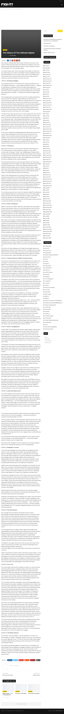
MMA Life (47, 298)
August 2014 (47, 87)
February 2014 (48, 98)
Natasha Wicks (36, 675)
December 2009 (48, 205)
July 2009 (47, 216)
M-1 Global (47, 289)
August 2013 (47, 111)
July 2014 (47, 89)
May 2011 (47, 168)
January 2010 (48, 203)
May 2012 (47, 144)
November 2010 (48, 181)
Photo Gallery (48, 309)
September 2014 (48, 85)
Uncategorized (48, 322)
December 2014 (48, 78)
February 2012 (48, 150)
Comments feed (48, 340)
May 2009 (47, 220)
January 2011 (48, 176)
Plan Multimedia (59, 710)
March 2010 (47, 198)
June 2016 (47, 70)
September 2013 (48, 109)
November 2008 (48, 231)
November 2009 (48, 207)
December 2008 (48, 229)
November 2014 (48, 81)
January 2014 (48, 100)
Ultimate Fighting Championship (51, 320)
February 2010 (48, 200)
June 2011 (47, 166)
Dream (46, 259)
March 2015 (47, 76)
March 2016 (47, 72)
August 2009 (47, 214)
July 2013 (47, 113)
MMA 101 (47, 296)
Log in (46, 337)
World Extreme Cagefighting (51, 326)
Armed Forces (48, 250)
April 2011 (47, 170)
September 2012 (48, 135)
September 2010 (48, 185)
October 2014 (48, 83)
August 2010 (47, 187)
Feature (4, 691)
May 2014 (47, 94)
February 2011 (48, 174)
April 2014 (47, 96)
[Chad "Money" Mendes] (34, 688)
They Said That (48, 318)
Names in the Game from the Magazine (53, 300)
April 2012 (47, 146)
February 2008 (48, 238)
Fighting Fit (47, 276)
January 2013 (48, 126)
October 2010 (48, 183)
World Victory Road (49, 329)
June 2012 (47, 142)
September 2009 (48, 211)
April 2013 (47, 120)
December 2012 (48, 129)
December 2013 (48, 102)
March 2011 (47, 172)
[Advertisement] (32, 19)
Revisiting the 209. (47, 43)
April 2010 (47, 196)
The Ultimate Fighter (49, 315)
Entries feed (47, 338)
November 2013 (48, 105)
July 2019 (47, 65)
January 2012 (48, 153)
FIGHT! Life (47, 270)
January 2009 (48, 227)
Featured (47, 263)
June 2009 (47, 218)
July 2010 (47, 190)
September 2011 (48, 161)
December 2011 (48, 155)
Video (46, 324)
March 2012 (47, 148)
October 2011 (48, 159)
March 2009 (47, 224)
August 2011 (47, 163)
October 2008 (48, 233)
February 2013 (48, 124)
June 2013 (47, 115)
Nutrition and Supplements (50, 305)
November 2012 (48, 131)
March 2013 (47, 122)
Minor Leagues (48, 294)
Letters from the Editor (50, 287)
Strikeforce (47, 313)
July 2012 (47, 139)
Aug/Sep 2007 (48, 252)
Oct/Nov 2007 (48, 307)
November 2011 (48, 157)
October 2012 (48, 133)
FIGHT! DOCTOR (48, 267)
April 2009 (47, 222)
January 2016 (48, 74)
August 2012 (47, 137)
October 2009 (48, 209)
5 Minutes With (48, 246)
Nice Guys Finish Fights (7, 675)
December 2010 (48, 179)
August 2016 (47, 68)
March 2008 (47, 235)
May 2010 (47, 194)
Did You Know (48, 257)
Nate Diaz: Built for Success (49, 52)
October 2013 (48, 107)
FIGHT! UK (47, 274)
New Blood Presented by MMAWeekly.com (53, 302)
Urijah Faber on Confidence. (49, 46)
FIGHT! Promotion (48, 272)
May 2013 (47, 118)
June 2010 (47, 192)
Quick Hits (47, 311)
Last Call (47, 285)
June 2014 (47, 91)
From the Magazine (49, 278)
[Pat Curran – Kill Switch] (21, 688)
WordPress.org (48, 342)
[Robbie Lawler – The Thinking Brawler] (8, 688)
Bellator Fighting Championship (51, 254)
